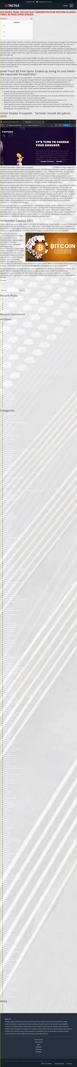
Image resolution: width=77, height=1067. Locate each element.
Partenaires (8, 792)
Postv (6, 826)
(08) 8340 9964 (31, 2)
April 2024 (7, 378)
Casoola (7, 606)
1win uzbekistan (9, 440)
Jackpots (7, 685)
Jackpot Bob (8, 683)
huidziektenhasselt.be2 (12, 670)
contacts (7, 617)
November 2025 (9, 342)
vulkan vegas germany (12, 952)
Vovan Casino (9, 950)
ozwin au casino (9, 783)
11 (5, 418)
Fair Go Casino (9, 632)
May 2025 (7, 355)
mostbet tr (7, 753)
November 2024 (9, 367)
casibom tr (7, 576)
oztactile (36, 19)
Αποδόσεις (8, 962)
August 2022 (8, 402)
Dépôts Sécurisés (10, 623)
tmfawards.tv (8, 926)
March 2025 (8, 359)
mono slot (7, 726)
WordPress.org (9, 1011)
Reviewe (7, 847)
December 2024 (9, 365)
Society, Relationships (11, 875)
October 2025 (8, 344)
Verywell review (9, 945)
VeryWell (7, 943)
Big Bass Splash (9, 555)
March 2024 (8, 380)
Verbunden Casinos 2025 (14, 36)
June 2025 (7, 353)
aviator (6, 512)
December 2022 (9, 397)
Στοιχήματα (8, 965)
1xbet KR (7, 461)
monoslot (7, 736)
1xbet (6, 444)
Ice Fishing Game (10, 674)
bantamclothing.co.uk (11, 538)
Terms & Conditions (46, 1063)
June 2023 (7, 389)
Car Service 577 (9, 574)
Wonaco (7, 956)
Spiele (6, 886)
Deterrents (38, 1049)
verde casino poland (11, 939)
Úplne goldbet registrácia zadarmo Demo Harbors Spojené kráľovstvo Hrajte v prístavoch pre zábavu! (39, 307)
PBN (5, 796)
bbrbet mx (7, 546)
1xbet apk (7, 446)
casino (6, 580)
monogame (8, 734)
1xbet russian (9, 471)
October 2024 (8, 370)
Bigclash (7, 557)
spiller (6, 898)
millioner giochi (9, 715)
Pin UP (6, 800)
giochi (6, 659)
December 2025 (9, 340)
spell (5, 883)
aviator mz (7, 525)
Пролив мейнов (10, 980)
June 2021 (7, 406)
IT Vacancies (8, 676)
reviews (6, 851)
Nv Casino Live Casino (11, 775)
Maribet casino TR (10, 704)
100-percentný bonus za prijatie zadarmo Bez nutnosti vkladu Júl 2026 (28, 303)
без (5, 971)
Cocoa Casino (8, 612)
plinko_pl (7, 819)
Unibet (6, 933)
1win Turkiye (8, 437)
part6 (6, 790)
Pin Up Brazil (8, 802)
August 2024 (8, 374)
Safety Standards (59, 1063)
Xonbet (6, 958)
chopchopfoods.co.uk (11, 610)
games (6, 653)
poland (6, 822)
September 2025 (9, 346)
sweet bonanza (9, 922)
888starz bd (8, 493)
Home (65, 6)
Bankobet (7, 536)
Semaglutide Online (11, 860)
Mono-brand (8, 728)
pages (6, 787)
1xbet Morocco (9, 465)
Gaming (6, 655)
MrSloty (6, 764)
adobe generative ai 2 (11, 499)
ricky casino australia (11, 854)
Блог (5, 973)
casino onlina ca (9, 587)
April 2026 (7, 331)
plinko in (7, 815)
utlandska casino (10, 935)
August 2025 (8, 348)
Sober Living (8, 873)
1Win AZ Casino (9, 427)
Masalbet (7, 706)
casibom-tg (8, 578)
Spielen (6, 888)
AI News (7, 501)
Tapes (38, 1044)
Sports (6, 911)
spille (6, 896)
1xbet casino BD (9, 454)
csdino (6, 621)
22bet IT (7, 486)
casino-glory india (10, 602)
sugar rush (8, 913)
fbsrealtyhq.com (9, 636)
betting (6, 553)
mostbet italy (8, 745)
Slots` (6, 869)
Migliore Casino (9, 711)
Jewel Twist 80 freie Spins (42, 167)
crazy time (7, 619)
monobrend (8, 732)
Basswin (7, 542)
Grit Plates (39, 1052)
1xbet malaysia (9, 463)
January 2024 (8, 384)
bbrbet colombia (10, 544)
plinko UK (7, 817)
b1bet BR (7, 529)
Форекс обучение (10, 997)
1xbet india (8, 457)
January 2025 (8, 363)
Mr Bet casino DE (10, 760)
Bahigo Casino (9, 533)
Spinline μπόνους (10, 909)
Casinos (6, 604)
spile (5, 890)
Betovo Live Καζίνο (10, 548)
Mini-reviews (8, 719)
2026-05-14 (8, 480)
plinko (6, 813)
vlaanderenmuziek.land (12, 947)
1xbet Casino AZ (9, 452)
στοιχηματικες (9, 967)
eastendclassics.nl (10, 627)
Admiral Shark (9, 497)
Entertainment (9, 629)
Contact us (69, 1063)
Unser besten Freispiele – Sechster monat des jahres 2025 (18, 33)
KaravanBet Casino (10, 691)
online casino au (9, 779)
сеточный (7, 986)
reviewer (7, 849)
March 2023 (8, 393)
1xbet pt (7, 467)
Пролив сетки (9, 982)
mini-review (8, 717)
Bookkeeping (8, 570)
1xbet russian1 (9, 474)
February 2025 (9, 361)
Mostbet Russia (9, 751)
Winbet (6, 954)
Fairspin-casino (9, 634)
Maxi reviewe (8, 708)
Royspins (7, 858)
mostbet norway (9, 747)
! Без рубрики (9, 414)
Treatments (38, 1047)
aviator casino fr (9, 518)
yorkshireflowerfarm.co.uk (13, 960)
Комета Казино (9, 975)
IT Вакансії (8, 679)
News (6, 772)
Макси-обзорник (10, 977)
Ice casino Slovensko (11, 672)
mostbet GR (8, 740)
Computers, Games (10, 615)
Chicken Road (8, 608)
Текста (6, 992)
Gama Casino (8, 646)
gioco (6, 661)
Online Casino (9, 777)
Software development (12, 877)
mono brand (8, 723)
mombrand (8, 721)
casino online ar (9, 589)
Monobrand (8, 730)
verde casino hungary (11, 937)
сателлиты (8, 984)
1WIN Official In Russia (12, 435)
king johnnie (8, 698)
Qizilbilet (7, 832)
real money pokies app (12, 839)
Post (5, 824)
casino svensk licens (11, 595)
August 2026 (8, 323)
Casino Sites (8, 593)
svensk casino (9, 920)
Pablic (6, 785)
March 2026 (8, 333)
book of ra (7, 565)
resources (7, 843)
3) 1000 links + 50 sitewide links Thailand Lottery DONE (23, 491)
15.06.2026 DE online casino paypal (16, 422)
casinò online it (9, 591)
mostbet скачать (10, 755)
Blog (5, 561)
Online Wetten (9, 781)
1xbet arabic (8, 448)
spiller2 (6, 903)
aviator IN (7, 521)
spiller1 (6, 901)
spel (5, 881)
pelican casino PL (10, 798)
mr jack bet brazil (10, 762)
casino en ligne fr (10, 585)
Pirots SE (7, 811)
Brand (6, 572)
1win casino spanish (11, 429)
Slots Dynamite (9, 866)
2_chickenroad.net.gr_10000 (13, 478)
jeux (5, 687)
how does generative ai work (14, 668)
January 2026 (8, 338)
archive (6, 506)
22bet (6, 482)
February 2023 (9, 395)
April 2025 (7, 357)
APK (5, 504)
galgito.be (7, 644)
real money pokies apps (12, 841)
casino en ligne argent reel (13, 582)
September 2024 (9, 372)
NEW (5, 770)
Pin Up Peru (8, 807)
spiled (6, 892)
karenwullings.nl (9, 693)
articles (6, 508)
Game (6, 651)
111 (5, 420)
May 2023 (7, 391)
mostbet (7, 738)
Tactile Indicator (38, 1039)
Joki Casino (8, 689)
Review (6, 845)
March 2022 (8, 404)
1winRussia (8, 442)
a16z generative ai (10, 495)
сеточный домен (10, 988)
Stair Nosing (38, 1042)
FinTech (6, 638)
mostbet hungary (10, 743)
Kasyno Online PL (10, 696)
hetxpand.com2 (9, 666)
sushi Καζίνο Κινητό (11, 918)
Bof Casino (8, 563)
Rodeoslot (7, 856)
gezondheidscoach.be (11, 657)
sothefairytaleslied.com (12, 879)
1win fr (6, 431)
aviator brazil (8, 514)
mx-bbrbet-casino (10, 766)
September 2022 (9, 399)
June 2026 (7, 327)
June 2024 (7, 376)
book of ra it (8, 568)
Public (6, 830)
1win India (7, 433)
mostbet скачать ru (11, 757)
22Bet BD (7, 484)
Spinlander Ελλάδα (10, 907)
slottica (6, 871)
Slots (5, 864)
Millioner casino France (12, 713)
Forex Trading (9, 640)
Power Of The (9, 828)
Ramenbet (7, 834)
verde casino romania (11, 941)
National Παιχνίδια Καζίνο (13, 768)
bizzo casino (8, 559)
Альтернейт (8, 969)
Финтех (6, 994)
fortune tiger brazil (10, 642)
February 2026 (9, 335)
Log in (6, 1005)
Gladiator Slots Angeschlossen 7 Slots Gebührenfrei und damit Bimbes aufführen (28, 287)
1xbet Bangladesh (10, 450)
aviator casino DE (10, 516)
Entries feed (8, 1007)
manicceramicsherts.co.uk (13, 702)
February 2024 (9, 382)
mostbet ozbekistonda (12, 749)
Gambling (7, 649)
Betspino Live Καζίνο (11, 551)
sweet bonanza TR (10, 924)
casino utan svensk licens (13, 597)
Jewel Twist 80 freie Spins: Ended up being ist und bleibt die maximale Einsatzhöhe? (18, 27)
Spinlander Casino (10, 905)
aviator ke (7, 523)
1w (5, 425)
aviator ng (7, 527)
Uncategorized (12, 280)
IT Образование (10, 681)
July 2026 (7, 325)
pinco (6, 809)
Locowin (7, 700)
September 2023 (9, 387)
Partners (7, 794)
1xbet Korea (8, 459)
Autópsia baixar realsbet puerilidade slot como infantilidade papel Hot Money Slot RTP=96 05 (36, 310)
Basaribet (7, 540)
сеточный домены (10, 990)
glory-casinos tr (9, 664)
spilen (6, 894)
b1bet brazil (8, 531)
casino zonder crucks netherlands (16, 600)
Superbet (7, 916)
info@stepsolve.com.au (45, 2)
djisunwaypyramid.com (12, 625)
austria (6, 510)
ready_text (7, 837)
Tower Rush (8, 928)
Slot (5, 862)
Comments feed (9, 1009)
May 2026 (7, 329)
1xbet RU (7, 469)
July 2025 (7, 350)
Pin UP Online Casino (11, 804)
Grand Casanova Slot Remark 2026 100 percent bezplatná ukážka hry (28, 305)
